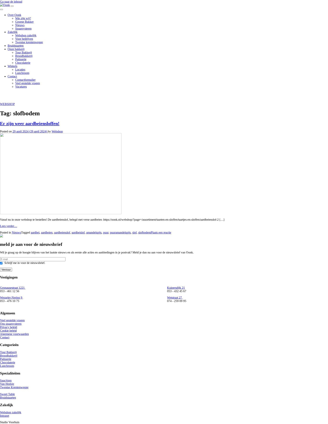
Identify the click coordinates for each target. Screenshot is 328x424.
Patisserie (20, 59)
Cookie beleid (8, 330)
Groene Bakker (24, 21)
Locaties (20, 69)
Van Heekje (7, 383)
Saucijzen (6, 380)
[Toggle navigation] (12, 6)
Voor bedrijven (24, 38)
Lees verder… (8, 226)
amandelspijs (94, 232)
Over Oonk (14, 15)
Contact (12, 76)
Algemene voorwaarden (14, 334)
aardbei (35, 232)
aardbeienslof (62, 232)
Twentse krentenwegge (29, 42)
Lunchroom (22, 73)
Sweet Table (7, 394)
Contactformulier (25, 79)
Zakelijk (12, 32)
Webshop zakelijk (25, 35)
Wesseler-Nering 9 (11, 297)
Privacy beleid (8, 327)
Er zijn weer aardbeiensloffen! (29, 123)
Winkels (12, 66)
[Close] (1, 9)
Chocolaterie (22, 62)
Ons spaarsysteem (10, 323)
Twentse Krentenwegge (14, 387)
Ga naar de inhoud (11, 1)
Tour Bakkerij (23, 52)
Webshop (57, 131)
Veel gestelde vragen (27, 83)
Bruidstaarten (16, 45)
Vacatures (21, 86)
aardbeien (47, 232)
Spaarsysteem (23, 28)
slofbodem (144, 232)
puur (105, 232)
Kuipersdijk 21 (176, 287)
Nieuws (19, 25)
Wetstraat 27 (175, 297)
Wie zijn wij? (23, 18)
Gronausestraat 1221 (12, 287)
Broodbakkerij (23, 55)
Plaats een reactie (161, 232)
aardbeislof (78, 232)
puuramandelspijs (120, 232)
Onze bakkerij (16, 49)
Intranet (4, 415)
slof (134, 232)
